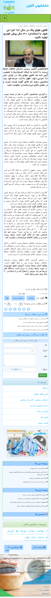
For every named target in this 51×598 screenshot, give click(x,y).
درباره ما (46, 586)
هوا (7, 298)
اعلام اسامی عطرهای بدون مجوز (38, 478)
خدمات (40, 537)
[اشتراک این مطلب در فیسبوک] (28, 309)
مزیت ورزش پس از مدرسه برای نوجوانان (35, 481)
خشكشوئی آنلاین (37, 6)
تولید (27, 537)
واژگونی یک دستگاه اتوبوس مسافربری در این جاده (32, 498)
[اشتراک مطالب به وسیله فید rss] (6, 309)
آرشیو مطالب (45, 593)
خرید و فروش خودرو (39, 406)
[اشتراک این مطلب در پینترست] (10, 309)
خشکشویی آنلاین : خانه (12, 548)
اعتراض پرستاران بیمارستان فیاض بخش (35, 329)
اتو (47, 537)
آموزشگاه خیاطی (41, 394)
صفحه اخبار (38, 547)
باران (33, 537)
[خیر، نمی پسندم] (9, 304)
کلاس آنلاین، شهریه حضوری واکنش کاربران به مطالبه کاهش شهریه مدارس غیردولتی (28, 473)
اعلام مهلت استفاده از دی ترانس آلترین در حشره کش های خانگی (28, 502)
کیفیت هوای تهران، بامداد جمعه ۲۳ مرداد (35, 322)
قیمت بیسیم (43, 423)
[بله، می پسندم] (21, 304)
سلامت (31, 298)
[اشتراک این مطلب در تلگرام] (19, 309)
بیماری (31, 531)
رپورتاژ (23, 531)
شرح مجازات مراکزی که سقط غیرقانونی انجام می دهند (32, 506)
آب (46, 531)
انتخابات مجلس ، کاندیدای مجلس (34, 400)
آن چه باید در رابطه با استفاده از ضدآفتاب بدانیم (33, 318)
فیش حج (44, 417)
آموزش (10, 531)
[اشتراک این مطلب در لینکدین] (24, 309)
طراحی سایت (42, 411)
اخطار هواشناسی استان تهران (38, 468)
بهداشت (40, 531)
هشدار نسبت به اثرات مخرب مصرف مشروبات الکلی (32, 326)
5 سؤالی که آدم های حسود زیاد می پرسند (35, 494)
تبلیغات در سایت (44, 589)
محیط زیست (18, 298)
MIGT (45, 388)
